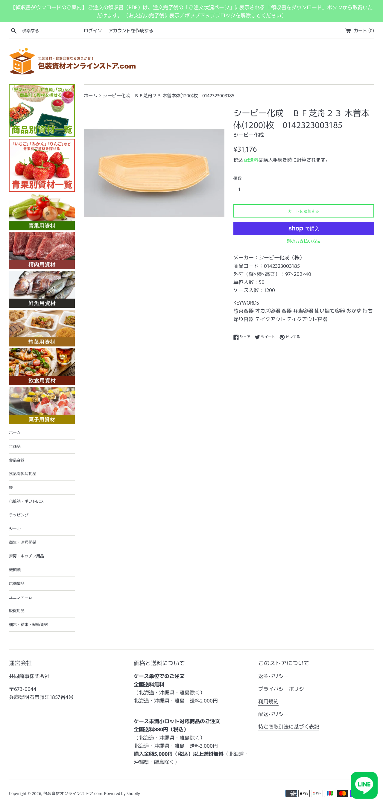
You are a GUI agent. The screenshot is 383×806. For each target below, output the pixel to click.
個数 (237, 178)
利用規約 (268, 701)
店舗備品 (17, 583)
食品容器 (17, 460)
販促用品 (17, 610)
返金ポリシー (273, 675)
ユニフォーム (20, 597)
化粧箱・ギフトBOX (26, 501)
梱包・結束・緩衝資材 (28, 624)
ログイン (93, 30)
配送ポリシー (273, 713)
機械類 (15, 569)
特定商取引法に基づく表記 (288, 726)
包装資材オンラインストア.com (72, 793)
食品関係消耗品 (22, 473)
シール (15, 528)
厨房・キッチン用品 (26, 556)
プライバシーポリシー (283, 688)
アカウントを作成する (130, 30)
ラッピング (18, 515)
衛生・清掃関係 (22, 542)
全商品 (15, 446)
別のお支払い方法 (303, 241)
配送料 (251, 159)
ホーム (15, 432)
